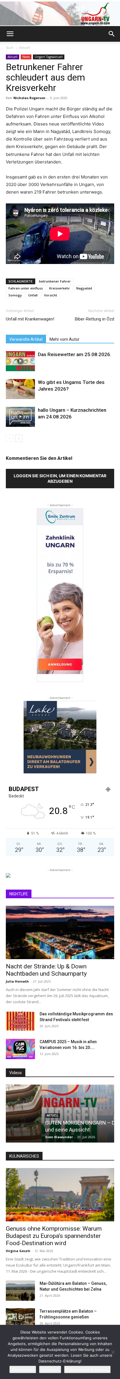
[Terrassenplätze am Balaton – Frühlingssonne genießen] (20, 1318)
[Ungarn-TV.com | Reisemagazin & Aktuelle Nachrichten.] (60, 13)
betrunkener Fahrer (55, 281)
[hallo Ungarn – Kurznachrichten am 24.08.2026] (20, 417)
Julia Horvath (17, 981)
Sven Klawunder (23, 1137)
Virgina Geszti (18, 1251)
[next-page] (18, 438)
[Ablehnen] (113, 1352)
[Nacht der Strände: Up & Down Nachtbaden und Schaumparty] (60, 932)
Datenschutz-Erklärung (87, 1369)
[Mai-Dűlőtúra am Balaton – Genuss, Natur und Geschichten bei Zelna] (20, 1290)
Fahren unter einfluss (25, 288)
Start (9, 47)
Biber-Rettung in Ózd (94, 319)
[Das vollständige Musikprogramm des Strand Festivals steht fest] (20, 1021)
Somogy (15, 295)
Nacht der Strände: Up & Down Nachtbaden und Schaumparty (46, 970)
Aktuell (24, 47)
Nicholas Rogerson (29, 98)
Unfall (33, 295)
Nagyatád (84, 288)
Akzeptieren (23, 1369)
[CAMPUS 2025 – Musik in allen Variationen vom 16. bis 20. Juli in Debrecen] (20, 1049)
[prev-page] (9, 438)
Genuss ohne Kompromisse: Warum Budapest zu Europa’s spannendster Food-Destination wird (54, 1236)
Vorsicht (50, 295)
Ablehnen (50, 1369)
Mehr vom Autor (65, 339)
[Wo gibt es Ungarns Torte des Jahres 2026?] (20, 389)
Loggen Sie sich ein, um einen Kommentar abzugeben (60, 478)
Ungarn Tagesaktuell (49, 57)
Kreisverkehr (59, 288)
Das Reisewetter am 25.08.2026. (74, 354)
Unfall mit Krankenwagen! (30, 319)
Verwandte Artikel (26, 339)
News (26, 57)
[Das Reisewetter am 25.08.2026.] (20, 361)
